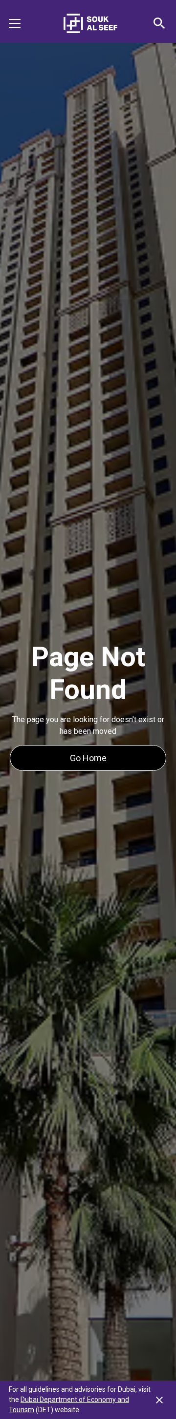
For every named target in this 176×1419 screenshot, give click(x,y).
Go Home (88, 758)
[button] (20, 23)
